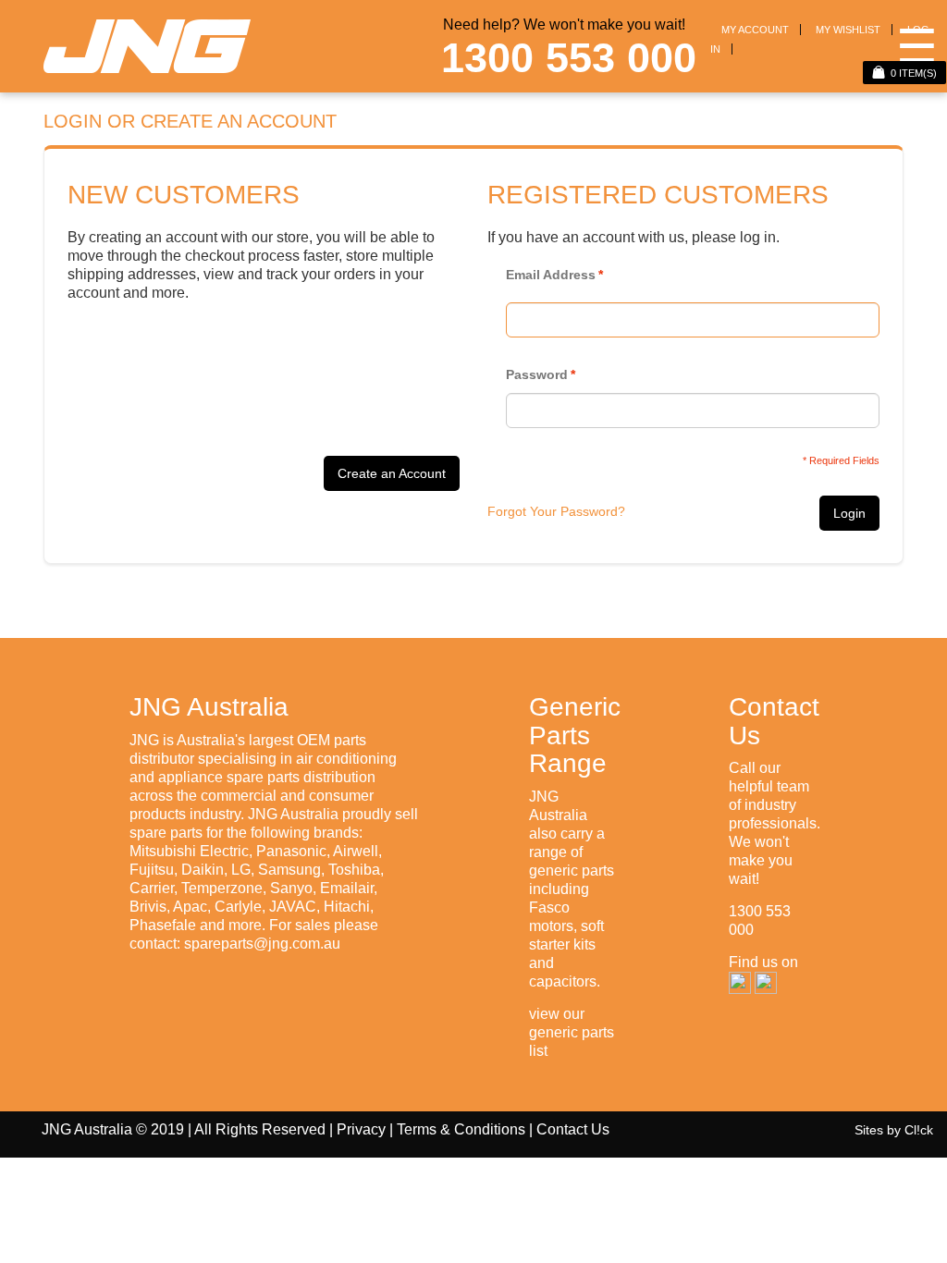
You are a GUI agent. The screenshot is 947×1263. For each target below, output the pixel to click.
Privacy (361, 1129)
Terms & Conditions (461, 1129)
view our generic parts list (571, 1032)
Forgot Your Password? (556, 511)
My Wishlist (848, 29)
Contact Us (572, 1129)
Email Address (551, 274)
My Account (755, 29)
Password (537, 374)
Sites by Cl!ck (894, 1129)
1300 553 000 (568, 57)
